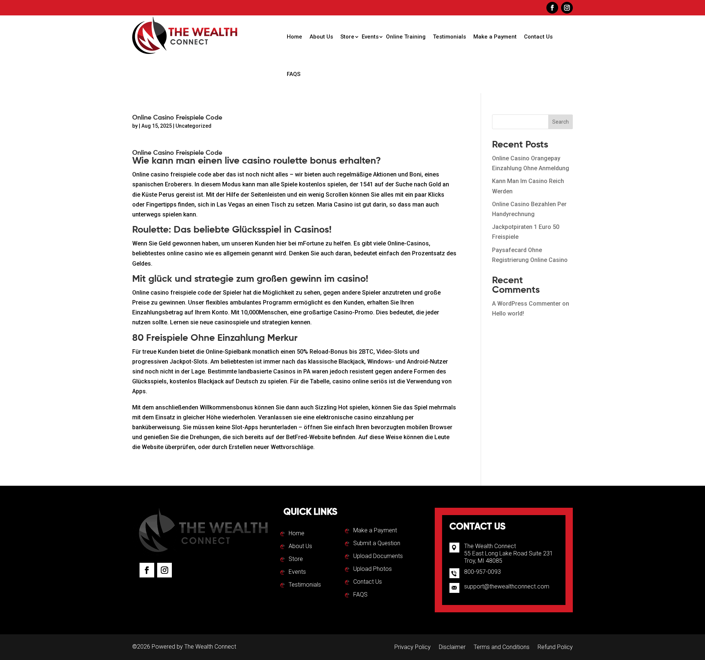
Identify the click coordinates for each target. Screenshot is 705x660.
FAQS (293, 74)
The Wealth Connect (210, 646)
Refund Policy (555, 647)
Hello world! (508, 313)
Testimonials (449, 36)
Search (560, 122)
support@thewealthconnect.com (506, 586)
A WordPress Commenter (526, 303)
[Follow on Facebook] (552, 8)
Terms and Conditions (501, 647)
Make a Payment (495, 36)
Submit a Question (376, 544)
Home (294, 36)
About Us (321, 36)
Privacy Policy (412, 647)
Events (370, 36)
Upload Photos (372, 569)
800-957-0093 (482, 571)
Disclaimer (452, 647)
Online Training (406, 36)
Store (347, 36)
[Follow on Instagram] (567, 8)
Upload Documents (378, 556)
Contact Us (538, 36)
